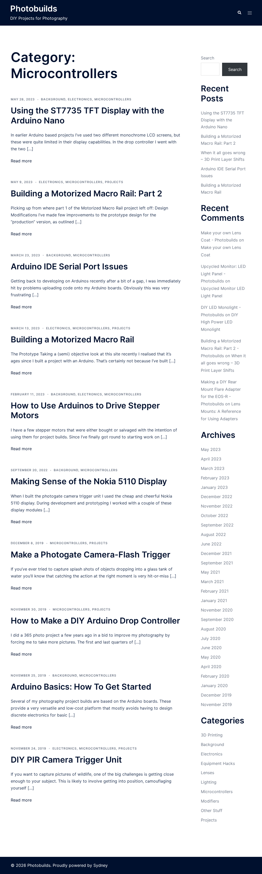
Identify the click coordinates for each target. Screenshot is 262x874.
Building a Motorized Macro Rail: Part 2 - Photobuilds (221, 348)
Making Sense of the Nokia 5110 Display (89, 481)
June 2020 (211, 647)
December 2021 (216, 553)
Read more (21, 160)
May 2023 (211, 449)
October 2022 (214, 515)
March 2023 (212, 468)
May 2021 (210, 572)
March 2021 (212, 581)
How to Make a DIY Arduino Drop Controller (95, 621)
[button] (239, 13)
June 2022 (211, 543)
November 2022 (217, 506)
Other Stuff (211, 810)
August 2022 (213, 534)
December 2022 (216, 496)
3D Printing (212, 735)
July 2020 (210, 638)
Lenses (207, 772)
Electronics (80, 99)
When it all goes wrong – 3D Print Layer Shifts (223, 363)
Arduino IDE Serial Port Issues (69, 266)
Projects (114, 182)
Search (207, 57)
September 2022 (217, 525)
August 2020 (213, 628)
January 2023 (214, 487)
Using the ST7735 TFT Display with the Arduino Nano (87, 115)
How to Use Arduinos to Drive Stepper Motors (85, 410)
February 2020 (215, 676)
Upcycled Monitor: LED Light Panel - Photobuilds (223, 274)
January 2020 (214, 685)
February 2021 (214, 591)
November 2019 (216, 704)
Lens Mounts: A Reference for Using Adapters (221, 411)
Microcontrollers (113, 99)
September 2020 (217, 619)
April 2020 (211, 666)
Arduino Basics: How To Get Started (81, 687)
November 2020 (217, 610)
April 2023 (211, 458)
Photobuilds (33, 9)
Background (53, 99)
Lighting (208, 782)
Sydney (100, 865)
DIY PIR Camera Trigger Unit (66, 760)
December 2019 (216, 695)
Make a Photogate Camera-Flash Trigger (90, 555)
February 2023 (215, 477)
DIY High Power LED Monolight (219, 322)
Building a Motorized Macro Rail (72, 339)
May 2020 (211, 657)
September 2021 (217, 562)
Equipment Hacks (218, 763)
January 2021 (214, 600)
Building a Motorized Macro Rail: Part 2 (86, 193)
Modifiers (210, 801)
